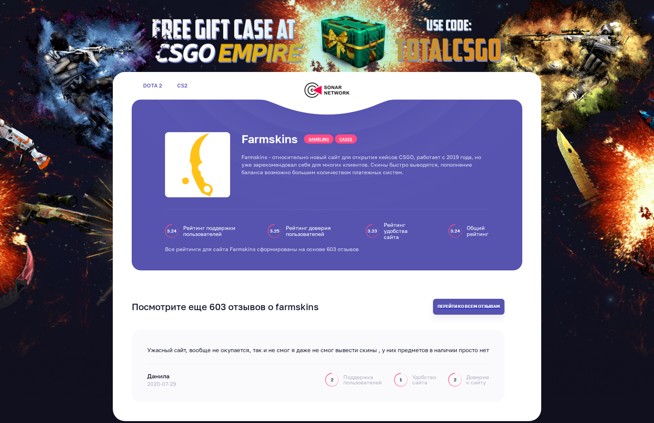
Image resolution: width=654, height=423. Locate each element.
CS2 (182, 86)
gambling (318, 139)
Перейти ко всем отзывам (469, 306)
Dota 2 (152, 86)
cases (345, 139)
